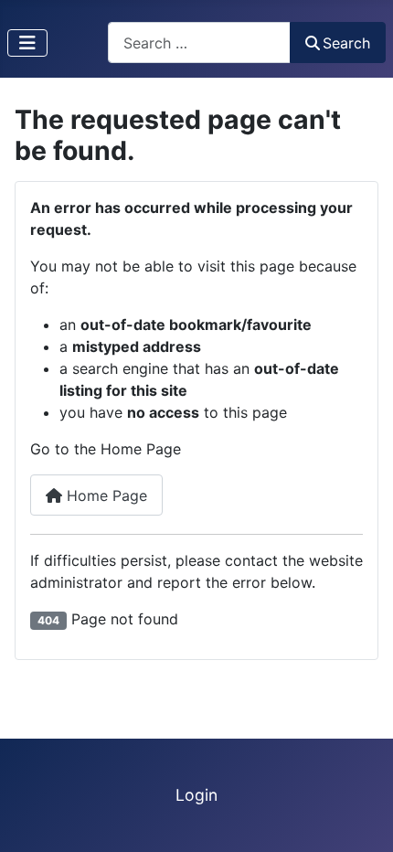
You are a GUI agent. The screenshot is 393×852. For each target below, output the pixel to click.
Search (346, 43)
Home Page (104, 495)
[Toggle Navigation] (27, 43)
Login (196, 794)
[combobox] (199, 42)
